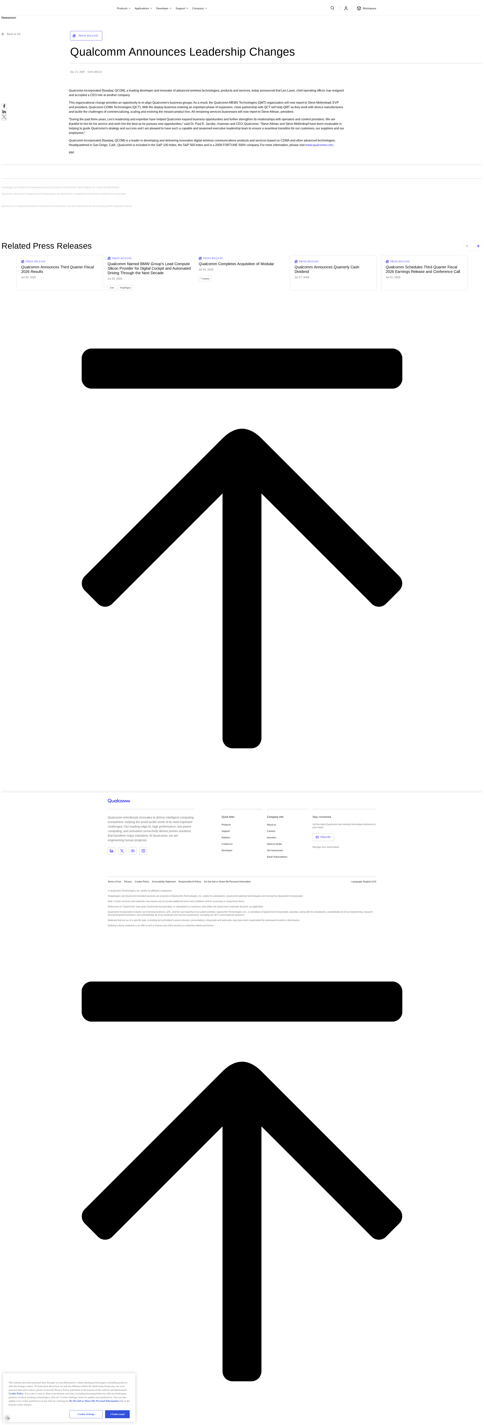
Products (226, 824)
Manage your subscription (326, 847)
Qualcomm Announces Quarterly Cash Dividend (327, 269)
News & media (274, 844)
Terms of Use (114, 881)
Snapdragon (125, 287)
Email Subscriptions (277, 857)
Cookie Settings (86, 1414)
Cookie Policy (142, 881)
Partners (226, 837)
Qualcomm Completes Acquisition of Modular (236, 264)
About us (271, 824)
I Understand (117, 1414)
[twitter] (4, 118)
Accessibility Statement (164, 881)
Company (205, 278)
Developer (227, 850)
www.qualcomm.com (319, 145)
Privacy (128, 881)
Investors (271, 837)
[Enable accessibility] (7, 1417)
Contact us (227, 844)
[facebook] (4, 107)
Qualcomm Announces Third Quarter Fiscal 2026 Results (57, 269)
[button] (227, 881)
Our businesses (275, 850)
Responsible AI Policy (190, 881)
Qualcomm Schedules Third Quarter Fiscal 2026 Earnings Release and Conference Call (423, 269)
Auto (112, 287)
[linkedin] (4, 112)
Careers (271, 831)
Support (226, 831)
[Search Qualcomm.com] (333, 8)
